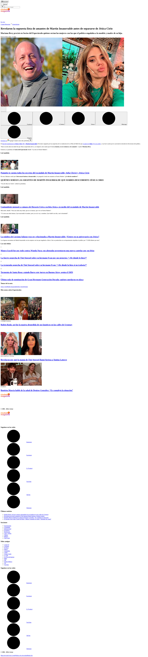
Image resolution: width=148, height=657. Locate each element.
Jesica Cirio (4, 286)
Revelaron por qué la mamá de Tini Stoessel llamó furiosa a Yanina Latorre (34, 360)
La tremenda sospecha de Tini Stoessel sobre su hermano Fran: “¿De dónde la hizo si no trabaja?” (44, 265)
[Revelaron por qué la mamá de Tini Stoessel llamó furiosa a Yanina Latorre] (74, 341)
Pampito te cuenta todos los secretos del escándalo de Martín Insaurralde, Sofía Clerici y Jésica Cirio (45, 173)
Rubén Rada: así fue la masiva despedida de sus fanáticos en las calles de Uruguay (36, 325)
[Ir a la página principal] (13, 20)
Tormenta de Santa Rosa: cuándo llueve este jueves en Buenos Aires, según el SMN (37, 272)
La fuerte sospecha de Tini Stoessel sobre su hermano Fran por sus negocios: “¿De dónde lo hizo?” (44, 258)
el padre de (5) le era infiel (92, 144)
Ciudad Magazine (5, 24)
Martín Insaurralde (12, 286)
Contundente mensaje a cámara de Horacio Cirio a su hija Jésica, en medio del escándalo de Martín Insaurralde (50, 207)
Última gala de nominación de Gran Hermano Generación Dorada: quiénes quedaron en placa (42, 279)
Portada (26, 286)
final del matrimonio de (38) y (19, 144)
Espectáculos (15, 24)
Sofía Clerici (20, 286)
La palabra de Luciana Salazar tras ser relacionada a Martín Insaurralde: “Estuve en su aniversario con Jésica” (50, 237)
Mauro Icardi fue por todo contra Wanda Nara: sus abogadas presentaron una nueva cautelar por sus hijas (47, 250)
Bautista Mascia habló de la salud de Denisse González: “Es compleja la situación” (37, 390)
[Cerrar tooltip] (30, 140)
